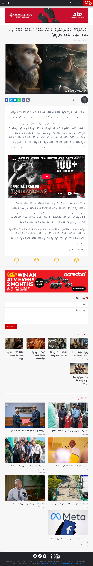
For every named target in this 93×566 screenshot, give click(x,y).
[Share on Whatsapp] (19, 100)
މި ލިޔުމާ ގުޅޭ (83, 334)
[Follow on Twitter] (40, 556)
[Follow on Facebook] (44, 556)
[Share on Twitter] (11, 100)
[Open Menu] (3, 3)
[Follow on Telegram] (35, 556)
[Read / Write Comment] (28, 100)
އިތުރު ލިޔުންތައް (82, 399)
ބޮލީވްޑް (70, 249)
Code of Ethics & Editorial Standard (50, 563)
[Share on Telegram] (15, 100)
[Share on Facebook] (6, 100)
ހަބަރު (71, 3)
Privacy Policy (77, 563)
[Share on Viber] (23, 100)
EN (9, 3)
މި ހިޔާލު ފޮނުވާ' (11, 326)
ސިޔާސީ (79, 3)
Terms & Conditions (66, 563)
